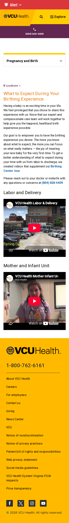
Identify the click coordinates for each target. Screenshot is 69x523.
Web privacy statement (21, 459)
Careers (11, 387)
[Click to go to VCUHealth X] (20, 503)
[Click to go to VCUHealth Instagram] (32, 503)
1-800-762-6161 (25, 365)
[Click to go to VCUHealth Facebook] (9, 503)
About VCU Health (18, 378)
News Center (15, 419)
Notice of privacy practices (24, 443)
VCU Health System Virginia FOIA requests (28, 478)
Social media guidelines (22, 468)
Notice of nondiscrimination (24, 435)
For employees (16, 395)
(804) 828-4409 (52, 183)
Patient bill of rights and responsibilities (33, 451)
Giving (10, 411)
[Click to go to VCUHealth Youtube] (43, 503)
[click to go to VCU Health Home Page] (16, 18)
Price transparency (18, 488)
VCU (9, 427)
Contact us (13, 403)
